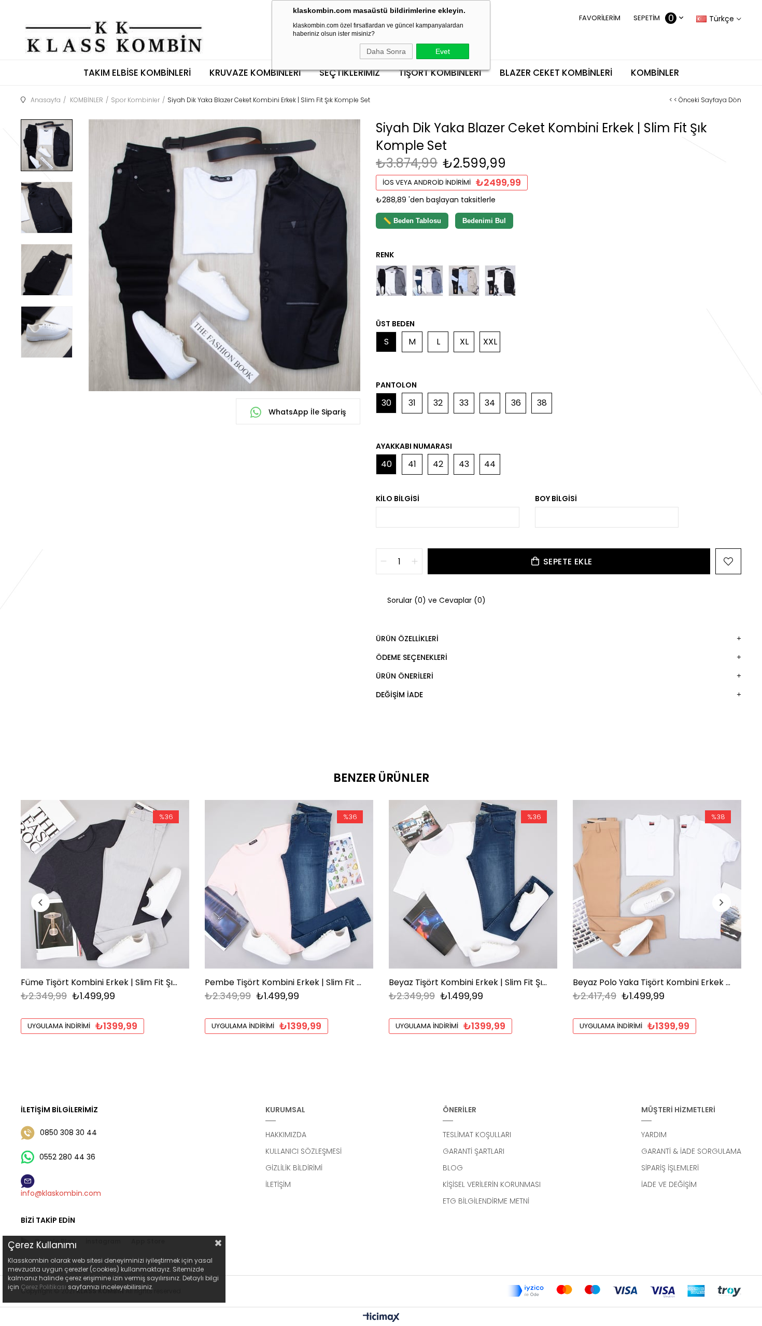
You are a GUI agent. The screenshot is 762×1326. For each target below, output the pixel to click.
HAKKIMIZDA (285, 1134)
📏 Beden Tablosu (412, 221)
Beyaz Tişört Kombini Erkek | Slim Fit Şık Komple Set (468, 982)
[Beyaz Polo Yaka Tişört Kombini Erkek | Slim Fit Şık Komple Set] (657, 884)
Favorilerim (599, 18)
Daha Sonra (386, 51)
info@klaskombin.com (61, 1193)
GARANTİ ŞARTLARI (473, 1151)
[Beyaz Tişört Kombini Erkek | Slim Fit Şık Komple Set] (473, 884)
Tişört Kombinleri (440, 72)
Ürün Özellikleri (407, 638)
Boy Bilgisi (556, 498)
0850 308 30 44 (68, 1132)
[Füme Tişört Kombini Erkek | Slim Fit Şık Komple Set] (105, 884)
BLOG (453, 1168)
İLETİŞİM (278, 1184)
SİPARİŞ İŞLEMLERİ (670, 1168)
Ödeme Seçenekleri (411, 657)
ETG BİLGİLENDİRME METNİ (486, 1201)
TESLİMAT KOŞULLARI (477, 1134)
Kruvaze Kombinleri (255, 72)
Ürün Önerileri (404, 676)
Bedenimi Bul (484, 221)
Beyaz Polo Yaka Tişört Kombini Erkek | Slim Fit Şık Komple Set (652, 982)
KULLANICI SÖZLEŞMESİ (303, 1151)
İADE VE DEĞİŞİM (669, 1184)
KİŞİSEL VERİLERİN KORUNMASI (492, 1184)
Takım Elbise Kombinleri (137, 72)
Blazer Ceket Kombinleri (556, 72)
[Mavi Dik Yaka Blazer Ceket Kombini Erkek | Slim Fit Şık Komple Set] (428, 281)
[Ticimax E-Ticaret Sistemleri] (381, 1318)
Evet (442, 51)
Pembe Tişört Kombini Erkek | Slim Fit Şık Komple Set (284, 982)
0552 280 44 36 (67, 1157)
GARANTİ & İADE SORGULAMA (691, 1151)
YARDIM (654, 1134)
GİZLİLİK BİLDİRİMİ (293, 1168)
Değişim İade (399, 694)
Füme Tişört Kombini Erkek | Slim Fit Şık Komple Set (100, 982)
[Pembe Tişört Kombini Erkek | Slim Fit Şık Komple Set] (289, 884)
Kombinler (655, 72)
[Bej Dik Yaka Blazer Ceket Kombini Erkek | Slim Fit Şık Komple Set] (464, 281)
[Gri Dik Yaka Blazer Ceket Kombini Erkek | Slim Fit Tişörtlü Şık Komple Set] (391, 281)
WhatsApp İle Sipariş (306, 412)
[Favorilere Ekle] (728, 561)
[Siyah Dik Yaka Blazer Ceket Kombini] (500, 281)
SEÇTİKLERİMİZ (349, 72)
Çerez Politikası (43, 1286)
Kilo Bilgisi (397, 498)
